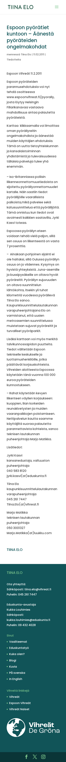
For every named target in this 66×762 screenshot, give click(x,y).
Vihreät (14, 697)
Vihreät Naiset (19, 709)
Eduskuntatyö (19, 648)
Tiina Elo (26, 54)
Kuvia (13, 667)
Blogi (12, 660)
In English (15, 679)
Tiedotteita (14, 59)
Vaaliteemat (18, 642)
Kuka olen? (17, 654)
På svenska (17, 673)
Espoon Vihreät (20, 703)
